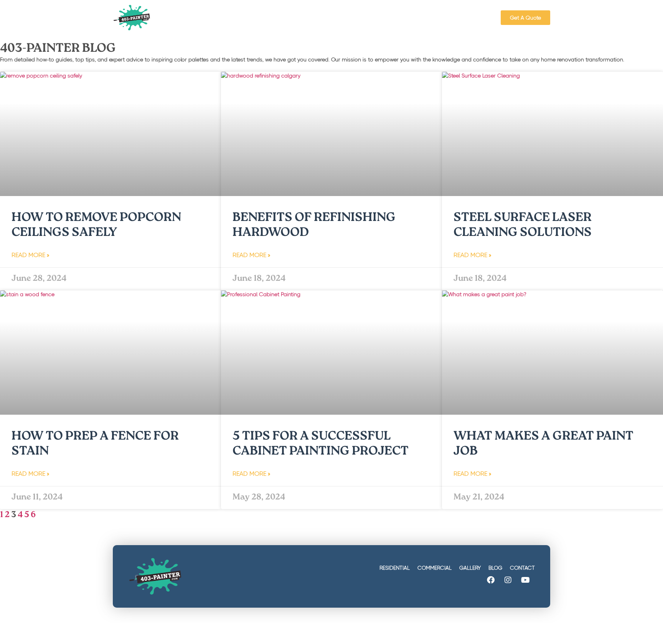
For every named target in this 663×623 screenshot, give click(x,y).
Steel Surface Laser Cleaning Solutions (523, 225)
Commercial (434, 568)
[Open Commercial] (332, 17)
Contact (522, 568)
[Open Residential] (278, 17)
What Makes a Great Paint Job (543, 444)
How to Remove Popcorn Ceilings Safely (96, 225)
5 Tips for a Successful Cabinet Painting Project (321, 444)
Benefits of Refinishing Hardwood (314, 225)
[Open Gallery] (373, 17)
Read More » (30, 255)
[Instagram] (508, 580)
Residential (394, 568)
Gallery (470, 568)
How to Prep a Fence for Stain (95, 444)
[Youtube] (525, 580)
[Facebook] (490, 580)
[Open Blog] (406, 17)
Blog (495, 568)
